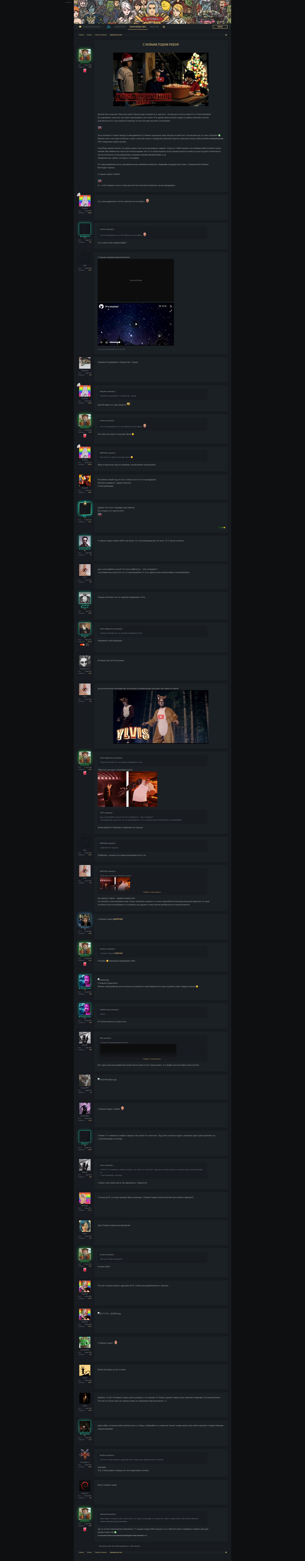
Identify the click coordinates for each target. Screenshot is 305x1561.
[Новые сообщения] (164, 27)
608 (90, 1049)
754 (90, 582)
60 (91, 1092)
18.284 (90, 213)
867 (90, 242)
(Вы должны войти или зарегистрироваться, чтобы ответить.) (119, 1546)
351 (90, 1238)
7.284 (90, 933)
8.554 (90, 1382)
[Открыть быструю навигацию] (226, 35)
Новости (120, 26)
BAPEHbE (118, 919)
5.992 (90, 1467)
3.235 (90, 270)
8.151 (90, 1210)
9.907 (90, 492)
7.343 (90, 67)
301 (90, 1354)
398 (90, 994)
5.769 (90, 1410)
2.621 (90, 521)
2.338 (90, 1120)
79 (91, 555)
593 (90, 375)
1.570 (90, 1439)
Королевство (138, 26)
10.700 (90, 641)
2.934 (90, 613)
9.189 (90, 1149)
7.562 (90, 673)
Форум (154, 26)
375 (90, 1497)
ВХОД (220, 27)
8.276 (90, 1298)
